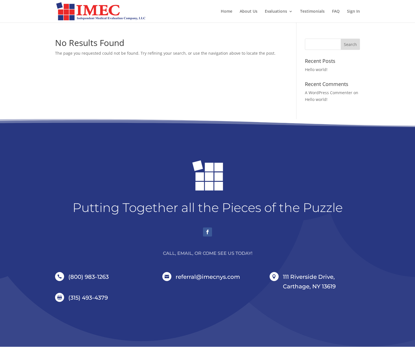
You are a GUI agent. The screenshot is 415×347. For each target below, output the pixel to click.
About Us (248, 11)
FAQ (336, 11)
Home (226, 11)
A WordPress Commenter (328, 92)
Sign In (353, 11)
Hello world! (316, 69)
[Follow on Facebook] (207, 232)
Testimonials (312, 11)
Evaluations (276, 11)
